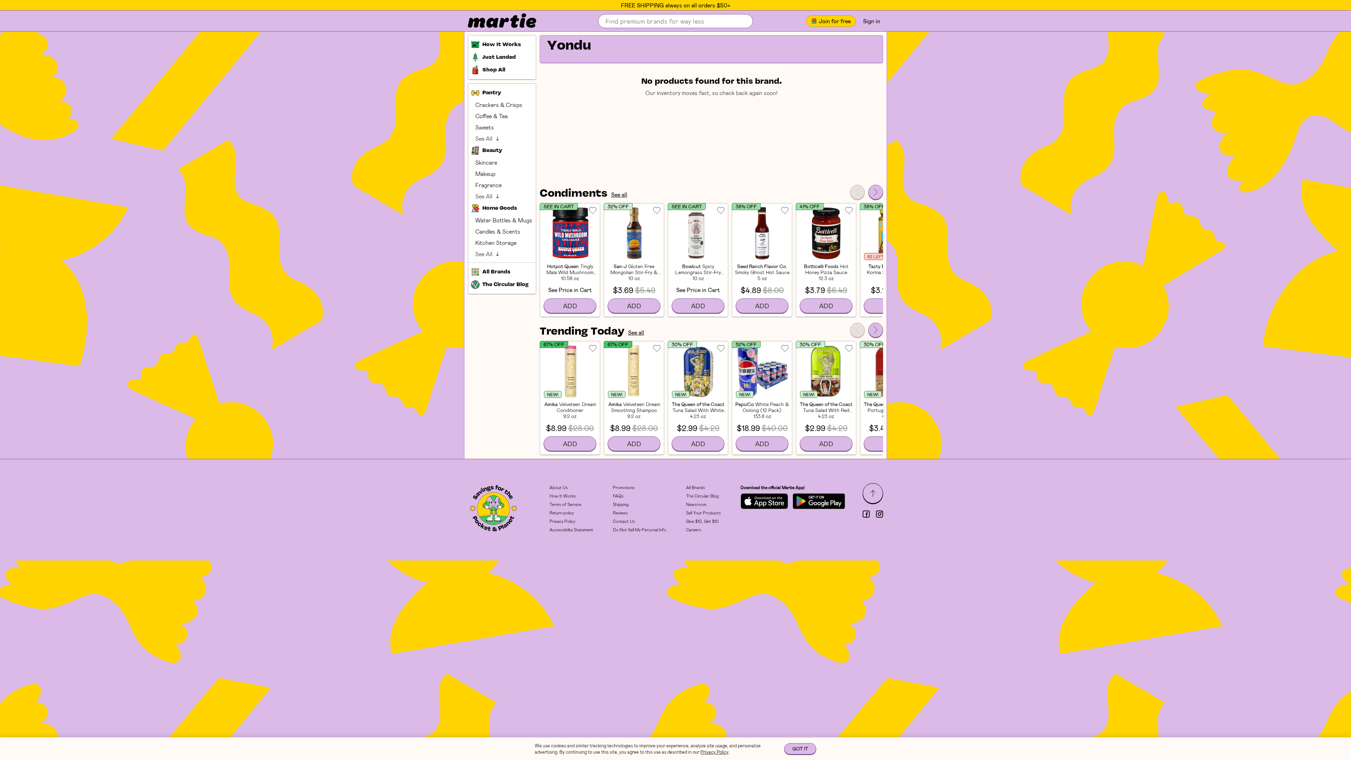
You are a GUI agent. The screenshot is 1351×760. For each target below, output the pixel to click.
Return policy (562, 512)
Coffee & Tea (491, 116)
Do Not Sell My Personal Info (639, 529)
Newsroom (696, 504)
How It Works (563, 495)
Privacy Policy (562, 521)
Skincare (486, 162)
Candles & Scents (497, 231)
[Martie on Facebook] (866, 514)
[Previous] (857, 192)
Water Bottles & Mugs (503, 220)
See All (483, 138)
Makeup (485, 173)
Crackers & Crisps (498, 104)
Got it (800, 749)
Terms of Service (565, 504)
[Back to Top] (873, 493)
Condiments (574, 194)
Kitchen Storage (495, 242)
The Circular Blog (702, 495)
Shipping (621, 504)
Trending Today (582, 331)
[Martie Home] (496, 21)
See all (619, 194)
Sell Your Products (703, 512)
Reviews (620, 512)
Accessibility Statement (571, 529)
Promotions (624, 487)
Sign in (871, 21)
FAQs (618, 495)
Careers (693, 529)
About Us (559, 487)
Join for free (835, 21)
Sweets (484, 127)
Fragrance (488, 185)
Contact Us (624, 521)
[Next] (875, 192)
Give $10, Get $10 (702, 521)
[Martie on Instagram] (879, 514)
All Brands (695, 487)
